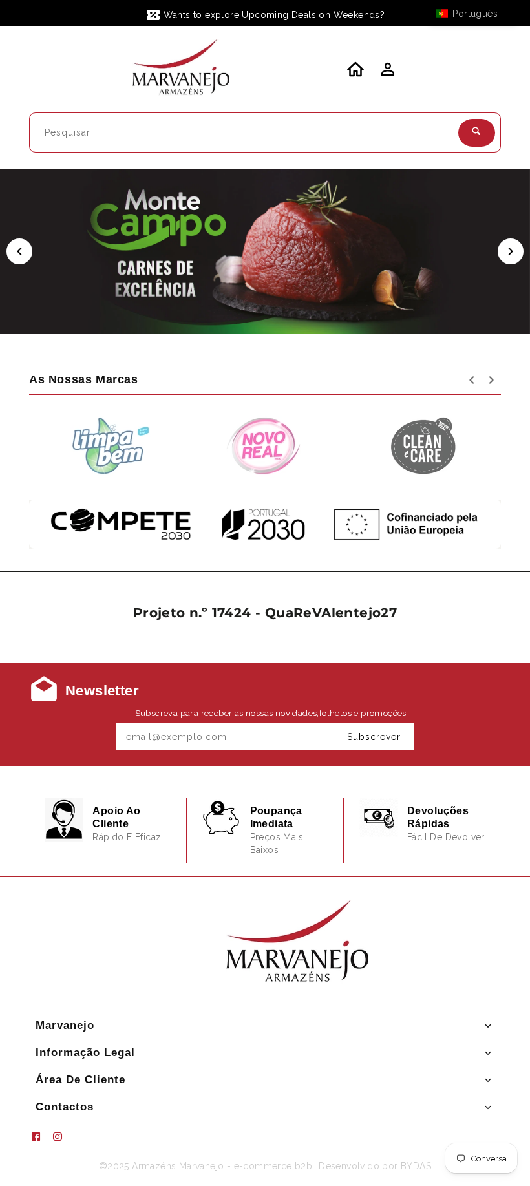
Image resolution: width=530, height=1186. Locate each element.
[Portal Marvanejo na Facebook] (40, 1137)
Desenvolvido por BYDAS (375, 1166)
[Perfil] (387, 73)
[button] (473, 14)
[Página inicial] (180, 69)
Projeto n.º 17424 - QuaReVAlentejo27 (265, 612)
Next (511, 251)
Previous (19, 251)
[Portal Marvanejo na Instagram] (62, 1137)
